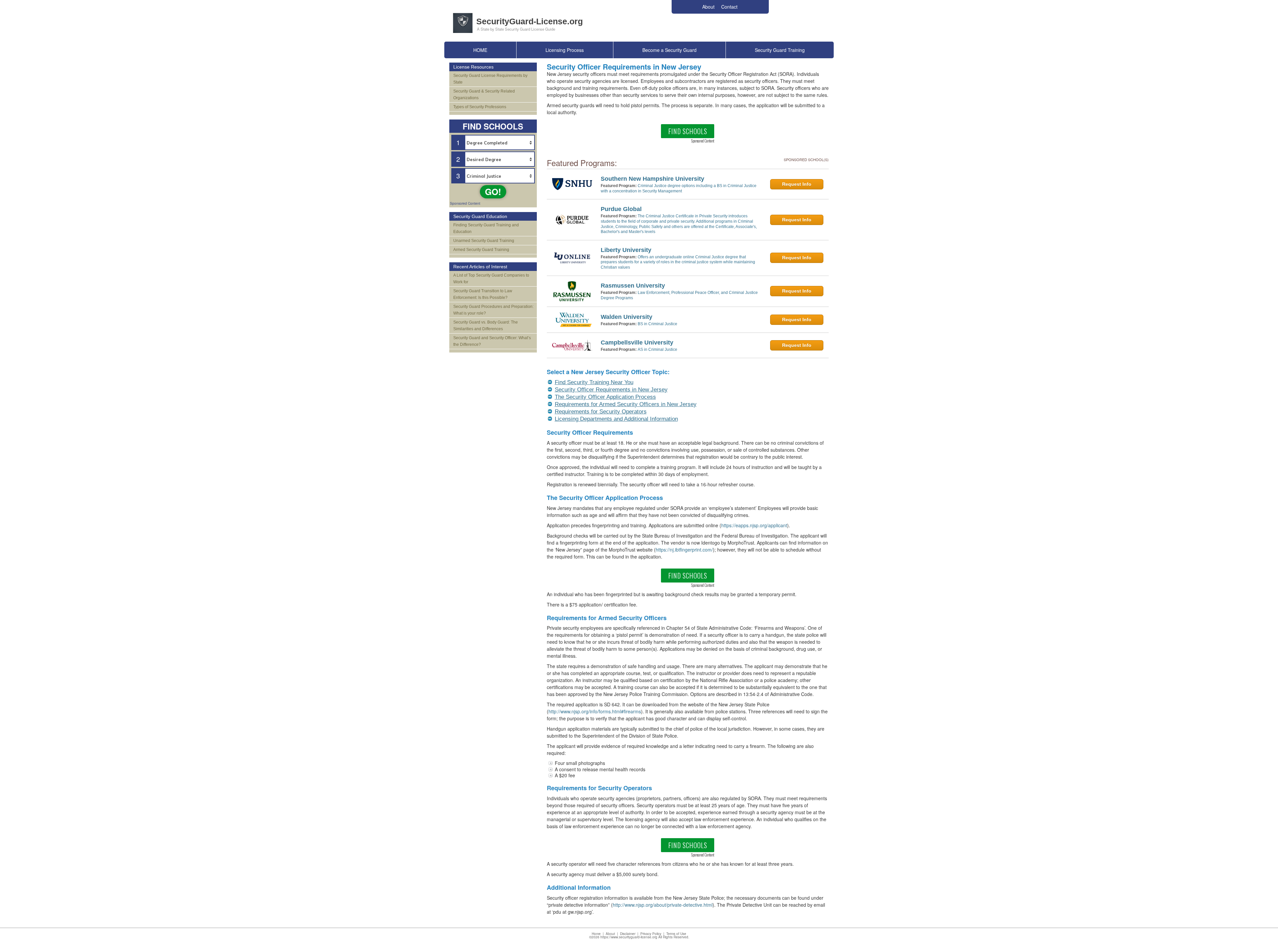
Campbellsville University (637, 342)
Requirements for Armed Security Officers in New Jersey (626, 404)
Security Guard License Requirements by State (490, 79)
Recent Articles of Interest (480, 266)
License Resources (473, 67)
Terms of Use (676, 933)
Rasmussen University (633, 285)
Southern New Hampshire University (652, 178)
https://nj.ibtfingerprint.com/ (684, 549)
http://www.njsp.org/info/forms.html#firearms (594, 711)
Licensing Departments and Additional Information (616, 419)
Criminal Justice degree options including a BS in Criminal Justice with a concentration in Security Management (678, 188)
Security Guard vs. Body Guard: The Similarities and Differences (485, 325)
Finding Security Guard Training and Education (486, 228)
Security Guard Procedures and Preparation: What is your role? (493, 310)
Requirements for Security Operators (601, 411)
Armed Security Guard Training (481, 249)
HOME (480, 50)
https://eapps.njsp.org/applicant (754, 525)
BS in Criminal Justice (657, 324)
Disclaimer (627, 933)
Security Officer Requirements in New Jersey (611, 389)
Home (596, 933)
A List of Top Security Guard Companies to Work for (491, 278)
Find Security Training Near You (594, 382)
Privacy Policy (650, 933)
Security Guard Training (780, 50)
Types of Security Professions (479, 107)
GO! (493, 191)
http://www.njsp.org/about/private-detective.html (663, 904)
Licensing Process (564, 50)
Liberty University (626, 250)
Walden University (626, 317)
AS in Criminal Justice (657, 349)
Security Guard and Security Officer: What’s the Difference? (492, 341)
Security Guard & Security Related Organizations (484, 94)
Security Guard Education (480, 216)
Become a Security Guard (669, 50)
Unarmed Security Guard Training (483, 240)
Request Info (796, 184)
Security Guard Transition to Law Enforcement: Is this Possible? (482, 294)
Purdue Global (621, 209)
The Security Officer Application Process (605, 397)
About (610, 933)
